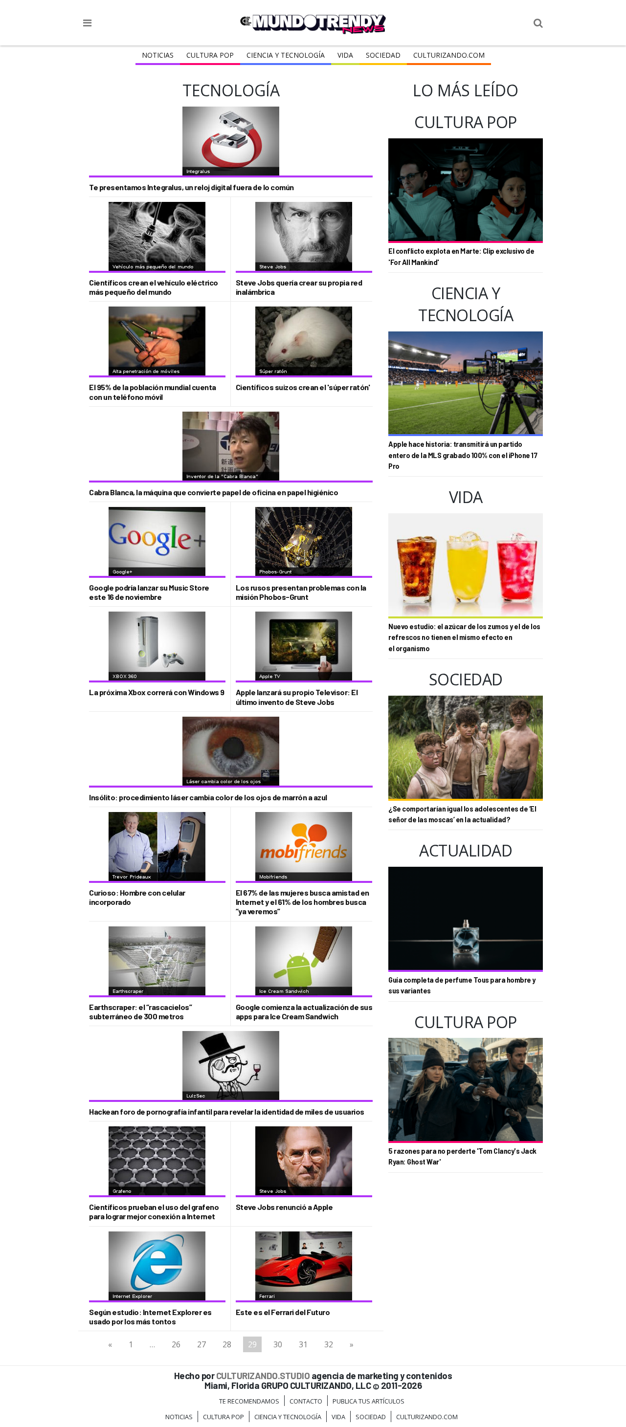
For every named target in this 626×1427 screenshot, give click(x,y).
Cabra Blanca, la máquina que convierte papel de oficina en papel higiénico (213, 492)
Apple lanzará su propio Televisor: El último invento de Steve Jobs (297, 696)
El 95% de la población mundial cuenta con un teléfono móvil (152, 391)
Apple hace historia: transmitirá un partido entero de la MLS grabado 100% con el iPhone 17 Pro (462, 455)
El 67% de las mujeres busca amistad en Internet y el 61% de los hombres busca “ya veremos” (302, 902)
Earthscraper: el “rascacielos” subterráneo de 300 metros (140, 1011)
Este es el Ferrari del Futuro (283, 1312)
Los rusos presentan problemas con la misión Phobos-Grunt (301, 592)
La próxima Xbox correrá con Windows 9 (156, 692)
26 (176, 1344)
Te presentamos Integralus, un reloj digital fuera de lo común (191, 187)
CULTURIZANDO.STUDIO (263, 1375)
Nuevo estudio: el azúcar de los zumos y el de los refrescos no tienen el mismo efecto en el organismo (464, 637)
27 (201, 1344)
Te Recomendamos (249, 1401)
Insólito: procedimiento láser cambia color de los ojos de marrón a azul (208, 797)
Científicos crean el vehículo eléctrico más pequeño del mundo (153, 287)
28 (227, 1344)
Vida (345, 55)
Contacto (306, 1401)
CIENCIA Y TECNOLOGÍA (285, 55)
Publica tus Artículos (368, 1401)
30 (277, 1344)
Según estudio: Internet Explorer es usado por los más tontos (150, 1316)
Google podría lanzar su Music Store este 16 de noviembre (149, 592)
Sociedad (383, 55)
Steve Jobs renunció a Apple (284, 1206)
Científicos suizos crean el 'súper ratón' (303, 387)
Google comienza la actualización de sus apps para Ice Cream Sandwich (304, 1011)
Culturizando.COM (449, 55)
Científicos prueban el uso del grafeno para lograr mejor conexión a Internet (154, 1211)
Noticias (158, 55)
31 (303, 1344)
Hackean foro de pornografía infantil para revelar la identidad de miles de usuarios (226, 1111)
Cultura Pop (210, 55)
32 (328, 1344)
